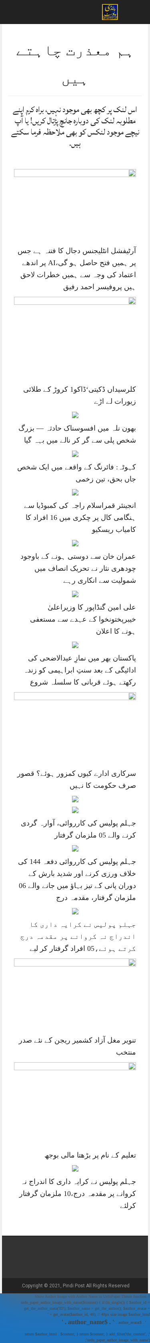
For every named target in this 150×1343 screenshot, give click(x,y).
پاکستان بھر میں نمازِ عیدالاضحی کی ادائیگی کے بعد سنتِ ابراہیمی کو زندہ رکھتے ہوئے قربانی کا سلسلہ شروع (79, 670)
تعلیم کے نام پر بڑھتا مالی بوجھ (90, 1155)
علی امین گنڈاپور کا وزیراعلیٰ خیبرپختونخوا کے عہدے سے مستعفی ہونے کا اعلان (83, 619)
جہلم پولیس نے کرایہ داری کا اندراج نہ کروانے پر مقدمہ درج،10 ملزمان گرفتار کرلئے (77, 1194)
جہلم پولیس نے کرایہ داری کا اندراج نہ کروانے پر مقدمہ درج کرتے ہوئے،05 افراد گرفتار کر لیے (78, 936)
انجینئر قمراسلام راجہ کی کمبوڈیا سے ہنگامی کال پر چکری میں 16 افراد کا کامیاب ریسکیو (80, 517)
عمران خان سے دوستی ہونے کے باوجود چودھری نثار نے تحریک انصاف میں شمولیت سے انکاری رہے (78, 568)
